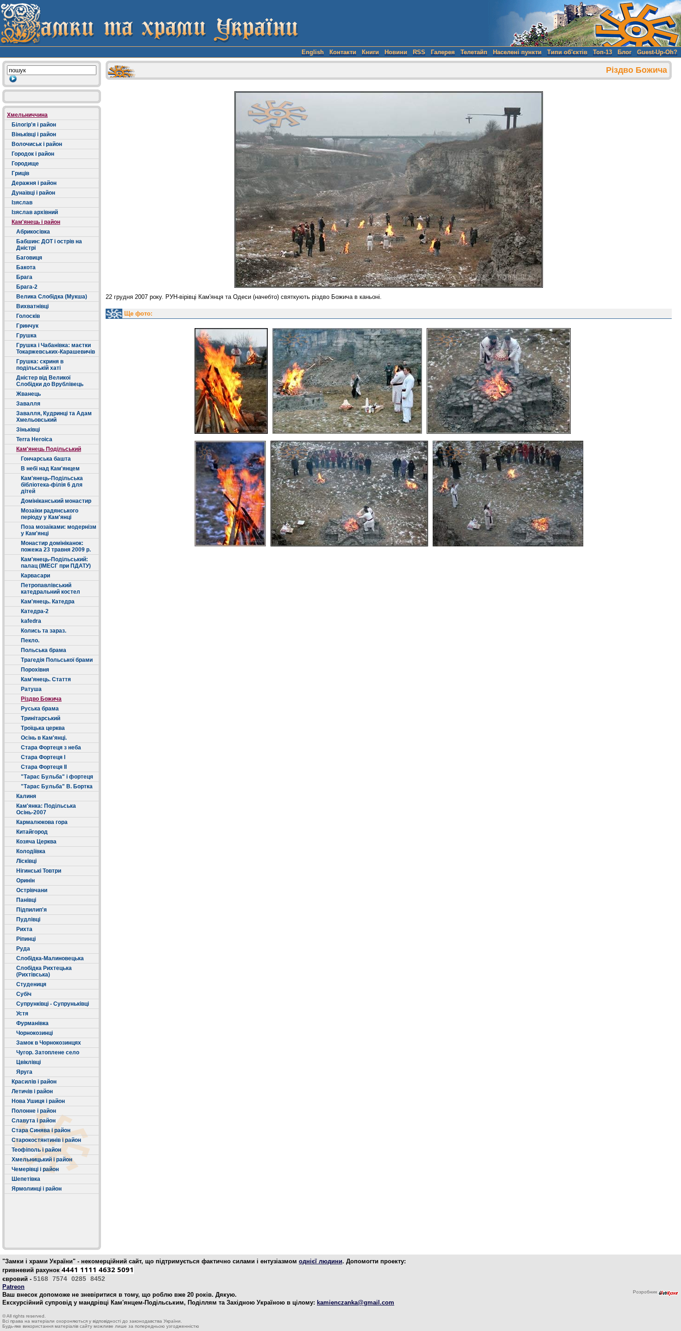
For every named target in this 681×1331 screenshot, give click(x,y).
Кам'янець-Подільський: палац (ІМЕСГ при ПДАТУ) (56, 562)
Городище (25, 163)
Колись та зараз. (43, 630)
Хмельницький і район (42, 1159)
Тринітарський (40, 718)
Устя (22, 1013)
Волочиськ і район (37, 144)
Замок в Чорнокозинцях (48, 1042)
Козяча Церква (36, 841)
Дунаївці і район (33, 193)
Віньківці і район (34, 134)
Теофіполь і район (36, 1150)
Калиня (26, 796)
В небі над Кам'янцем (50, 468)
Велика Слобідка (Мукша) (51, 296)
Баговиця (29, 257)
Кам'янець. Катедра (48, 601)
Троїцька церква (43, 728)
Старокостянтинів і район (46, 1140)
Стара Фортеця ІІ (44, 767)
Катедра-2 (35, 611)
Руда (23, 948)
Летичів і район (32, 1091)
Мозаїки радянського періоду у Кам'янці (49, 513)
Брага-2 (27, 287)
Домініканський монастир (56, 501)
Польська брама (43, 650)
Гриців (20, 173)
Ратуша (31, 689)
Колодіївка (30, 851)
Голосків (28, 316)
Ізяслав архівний (35, 212)
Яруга (24, 1072)
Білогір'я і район (34, 124)
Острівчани (31, 890)
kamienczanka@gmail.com (355, 1302)
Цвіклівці (28, 1062)
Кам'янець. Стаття (46, 679)
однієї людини (320, 1261)
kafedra (31, 621)
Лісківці (26, 861)
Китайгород (32, 832)
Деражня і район (34, 183)
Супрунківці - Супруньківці (52, 1004)
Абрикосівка (33, 231)
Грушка (26, 335)
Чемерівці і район (35, 1169)
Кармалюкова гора (42, 822)
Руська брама (40, 708)
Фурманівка (32, 1023)
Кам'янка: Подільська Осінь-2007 (46, 809)
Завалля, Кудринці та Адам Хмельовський (54, 416)
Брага (24, 277)
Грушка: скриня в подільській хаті (39, 364)
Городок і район (33, 154)
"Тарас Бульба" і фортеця (57, 776)
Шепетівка (26, 1179)
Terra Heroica (34, 439)
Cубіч (24, 994)
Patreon (13, 1286)
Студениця (31, 984)
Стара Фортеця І (43, 757)
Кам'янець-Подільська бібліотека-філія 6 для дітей (52, 484)
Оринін (25, 880)
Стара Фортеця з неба (51, 747)
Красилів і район (34, 1081)
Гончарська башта (46, 459)
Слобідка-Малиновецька (50, 958)
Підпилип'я (31, 909)
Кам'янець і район (36, 222)
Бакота (26, 267)
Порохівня (35, 669)
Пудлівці (28, 919)
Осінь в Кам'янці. (44, 738)
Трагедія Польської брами (57, 660)
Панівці (26, 900)
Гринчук (27, 326)
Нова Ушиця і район (38, 1101)
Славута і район (34, 1120)
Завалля (28, 403)
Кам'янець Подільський (48, 449)
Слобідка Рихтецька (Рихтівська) (44, 971)
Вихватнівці (32, 306)
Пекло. (30, 640)
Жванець (28, 394)
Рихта (24, 929)
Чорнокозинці (34, 1033)
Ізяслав (22, 202)
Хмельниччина (27, 115)
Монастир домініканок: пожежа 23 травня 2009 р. (56, 546)
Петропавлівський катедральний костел (50, 588)
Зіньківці (28, 429)
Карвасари (35, 575)
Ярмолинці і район (37, 1188)
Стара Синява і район (41, 1130)
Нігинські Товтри (38, 871)
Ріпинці (26, 939)
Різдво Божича (41, 699)
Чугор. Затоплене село (47, 1052)
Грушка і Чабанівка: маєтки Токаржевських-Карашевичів (55, 348)
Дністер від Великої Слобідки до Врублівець (49, 380)
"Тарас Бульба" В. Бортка (57, 786)
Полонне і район (34, 1111)
